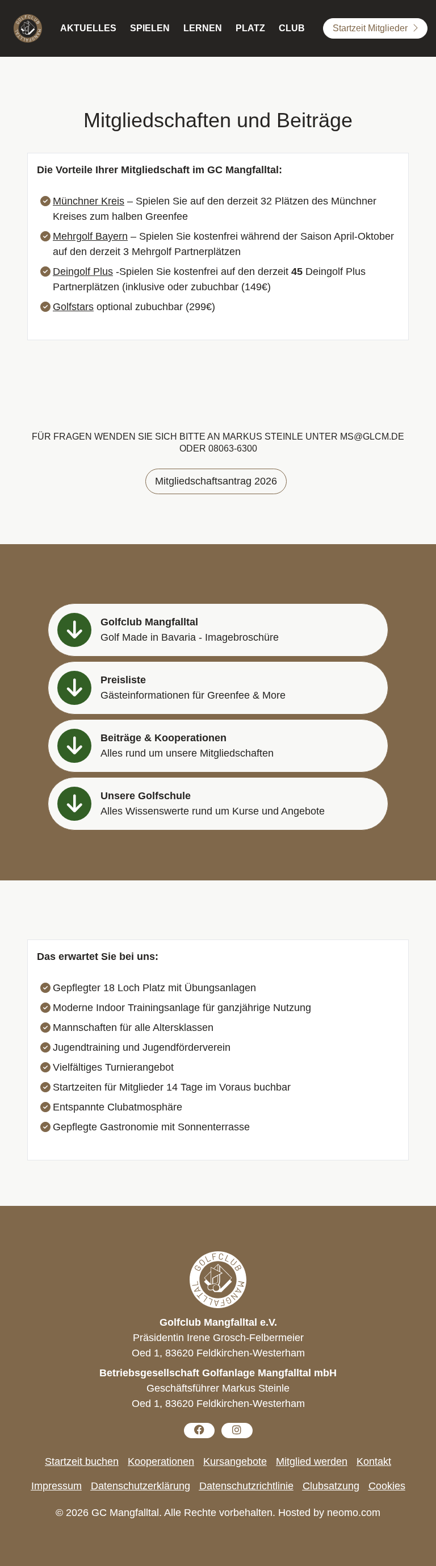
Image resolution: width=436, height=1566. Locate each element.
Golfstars (73, 306)
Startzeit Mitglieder (370, 28)
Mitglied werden (311, 1461)
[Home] (28, 28)
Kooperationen (161, 1461)
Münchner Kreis (88, 201)
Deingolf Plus (83, 271)
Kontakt (374, 1461)
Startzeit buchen (82, 1461)
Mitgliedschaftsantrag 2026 (216, 481)
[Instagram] (237, 1430)
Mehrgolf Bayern (90, 236)
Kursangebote (235, 1461)
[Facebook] (199, 1430)
